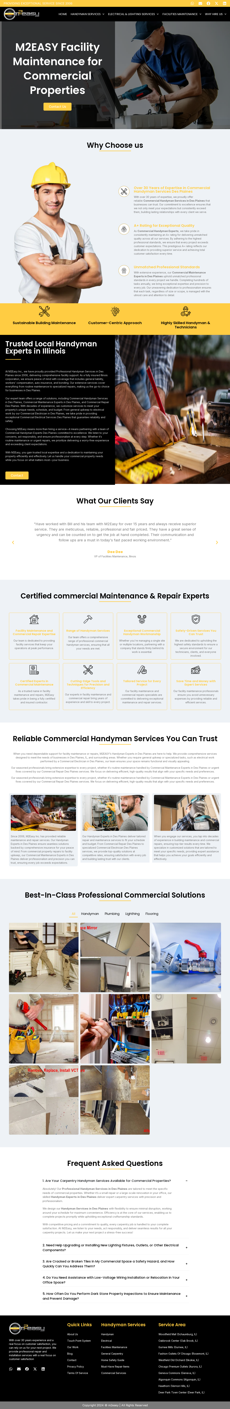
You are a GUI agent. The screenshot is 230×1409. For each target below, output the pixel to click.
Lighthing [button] (132, 913)
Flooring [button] (152, 913)
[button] (13, 542)
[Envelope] (200, 3)
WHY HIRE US (214, 14)
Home (63, 14)
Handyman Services (86, 14)
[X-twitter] (216, 3)
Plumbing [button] (112, 913)
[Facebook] (208, 3)
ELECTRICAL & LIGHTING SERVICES (131, 14)
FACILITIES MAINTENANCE (180, 14)
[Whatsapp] (192, 3)
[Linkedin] (224, 3)
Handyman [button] (90, 913)
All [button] (73, 913)
